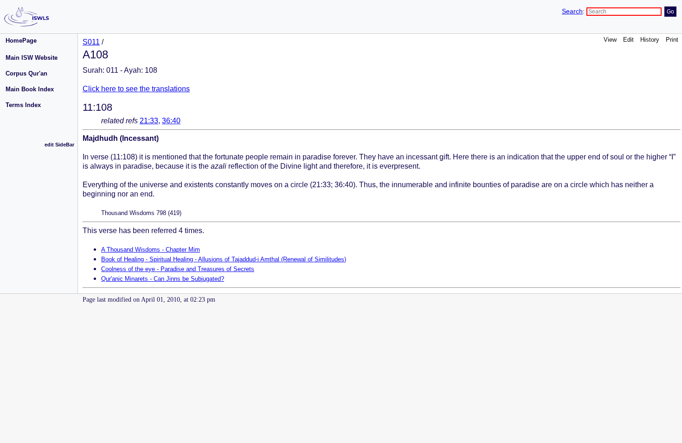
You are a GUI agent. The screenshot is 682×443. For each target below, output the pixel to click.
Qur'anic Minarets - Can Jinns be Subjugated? (162, 278)
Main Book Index (30, 89)
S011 (91, 42)
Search (572, 11)
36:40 (171, 121)
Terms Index (23, 104)
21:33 (149, 121)
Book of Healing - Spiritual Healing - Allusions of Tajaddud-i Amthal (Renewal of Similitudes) (223, 259)
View (610, 39)
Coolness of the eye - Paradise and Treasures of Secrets (177, 269)
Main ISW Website (32, 57)
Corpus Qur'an (26, 73)
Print (672, 39)
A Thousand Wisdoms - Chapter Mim (150, 249)
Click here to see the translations (136, 89)
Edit (628, 39)
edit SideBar (59, 144)
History (649, 39)
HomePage (21, 40)
